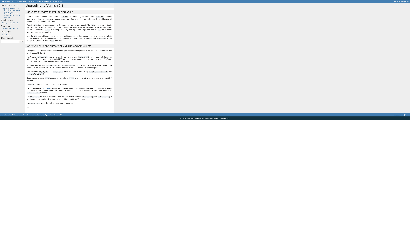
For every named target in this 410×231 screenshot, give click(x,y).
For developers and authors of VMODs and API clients (12, 15)
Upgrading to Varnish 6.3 (53, 1)
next (402, 1)
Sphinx (224, 118)
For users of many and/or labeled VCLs (12, 11)
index (407, 1)
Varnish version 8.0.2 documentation (13, 1)
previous (397, 1)
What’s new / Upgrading (35, 1)
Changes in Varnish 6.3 (10, 23)
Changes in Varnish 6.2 (10, 28)
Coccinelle (46, 88)
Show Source (6, 35)
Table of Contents (9, 5)
